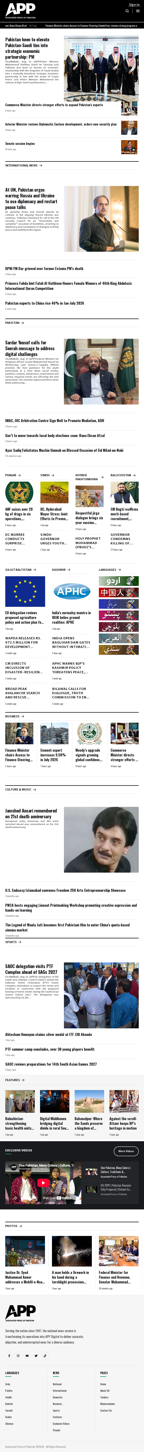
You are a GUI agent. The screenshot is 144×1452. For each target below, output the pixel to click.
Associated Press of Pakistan (114, 1176)
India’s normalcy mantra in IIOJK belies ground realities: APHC (71, 617)
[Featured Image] (101, 69)
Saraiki (9, 1410)
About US (105, 1390)
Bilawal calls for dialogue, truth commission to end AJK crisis (70, 695)
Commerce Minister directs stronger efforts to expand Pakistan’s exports (54, 104)
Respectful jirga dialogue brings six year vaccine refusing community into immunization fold (89, 524)
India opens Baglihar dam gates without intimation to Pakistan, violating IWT (72, 646)
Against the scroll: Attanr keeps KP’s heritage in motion (123, 1123)
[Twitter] (36, 1356)
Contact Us (106, 1410)
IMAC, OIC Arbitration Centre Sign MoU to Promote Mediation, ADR (54, 420)
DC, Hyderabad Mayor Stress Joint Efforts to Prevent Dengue (54, 516)
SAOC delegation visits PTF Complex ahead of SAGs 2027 (31, 969)
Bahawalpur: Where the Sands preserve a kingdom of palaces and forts (89, 1125)
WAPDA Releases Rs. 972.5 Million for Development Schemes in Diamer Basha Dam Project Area (23, 648)
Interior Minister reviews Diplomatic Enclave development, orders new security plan (61, 124)
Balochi (9, 1404)
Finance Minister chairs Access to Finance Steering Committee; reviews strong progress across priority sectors (70, 25)
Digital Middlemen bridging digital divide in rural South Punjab (54, 1125)
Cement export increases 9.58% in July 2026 (53, 754)
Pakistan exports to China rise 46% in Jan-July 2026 (44, 303)
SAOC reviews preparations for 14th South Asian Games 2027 (51, 1064)
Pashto (8, 1390)
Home (103, 1384)
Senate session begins (20, 143)
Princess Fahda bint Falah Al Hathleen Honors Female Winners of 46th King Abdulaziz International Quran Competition (68, 285)
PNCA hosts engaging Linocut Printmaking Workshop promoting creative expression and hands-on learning (71, 907)
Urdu (7, 1384)
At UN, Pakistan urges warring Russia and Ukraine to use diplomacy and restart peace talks (31, 198)
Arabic (8, 1417)
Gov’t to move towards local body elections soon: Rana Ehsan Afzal (55, 435)
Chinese (9, 1423)
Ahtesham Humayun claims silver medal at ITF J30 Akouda (48, 1034)
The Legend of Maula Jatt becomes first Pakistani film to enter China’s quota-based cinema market (67, 927)
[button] (127, 10)
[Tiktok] (45, 1356)
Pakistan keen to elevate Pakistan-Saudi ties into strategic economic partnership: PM (27, 48)
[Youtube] (27, 1356)
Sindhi (8, 1397)
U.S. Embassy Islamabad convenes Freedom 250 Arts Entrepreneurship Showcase (65, 890)
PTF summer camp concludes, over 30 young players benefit (49, 1049)
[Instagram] (18, 1356)
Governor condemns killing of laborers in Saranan (122, 543)
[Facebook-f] (9, 1356)
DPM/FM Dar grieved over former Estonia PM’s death (44, 268)
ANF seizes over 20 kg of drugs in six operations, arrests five (19, 516)
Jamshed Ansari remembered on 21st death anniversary (31, 813)
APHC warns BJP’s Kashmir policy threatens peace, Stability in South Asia (70, 672)
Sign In (134, 5)
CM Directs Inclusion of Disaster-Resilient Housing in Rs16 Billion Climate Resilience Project (23, 674)
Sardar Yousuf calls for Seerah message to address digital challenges (30, 348)
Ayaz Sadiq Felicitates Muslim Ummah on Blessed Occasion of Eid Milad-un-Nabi (64, 450)
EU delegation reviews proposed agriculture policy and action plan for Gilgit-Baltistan (24, 619)
